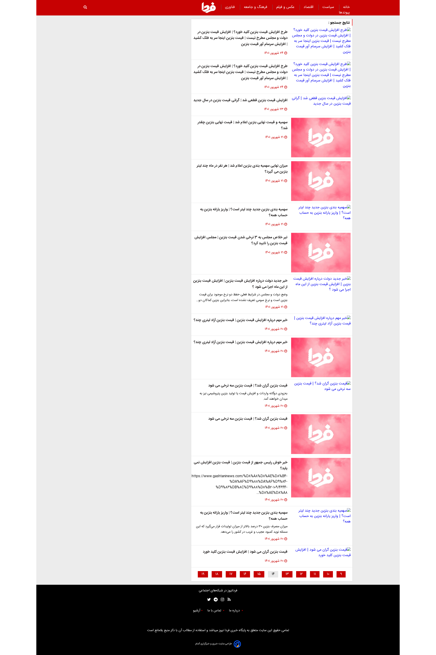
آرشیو (196, 610)
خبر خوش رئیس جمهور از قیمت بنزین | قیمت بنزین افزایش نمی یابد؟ (240, 465)
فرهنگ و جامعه (256, 7)
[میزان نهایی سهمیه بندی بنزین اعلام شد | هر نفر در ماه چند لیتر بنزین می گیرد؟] (321, 181)
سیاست (328, 7)
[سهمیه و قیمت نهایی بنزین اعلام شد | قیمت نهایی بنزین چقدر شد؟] (321, 138)
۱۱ (315, 574)
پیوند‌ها (344, 13)
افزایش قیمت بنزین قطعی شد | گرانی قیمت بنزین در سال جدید (240, 100)
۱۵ (259, 574)
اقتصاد (309, 7)
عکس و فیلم (286, 7)
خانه (346, 7)
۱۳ (287, 574)
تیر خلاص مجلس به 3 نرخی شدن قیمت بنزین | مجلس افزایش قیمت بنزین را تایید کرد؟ (240, 240)
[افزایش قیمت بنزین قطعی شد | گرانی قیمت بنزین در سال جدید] (321, 101)
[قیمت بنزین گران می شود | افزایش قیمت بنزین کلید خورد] (321, 552)
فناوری (230, 7)
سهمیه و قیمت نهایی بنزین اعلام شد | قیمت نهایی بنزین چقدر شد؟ (242, 125)
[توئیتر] (208, 600)
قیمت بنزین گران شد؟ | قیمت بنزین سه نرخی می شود (247, 386)
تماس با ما (214, 610)
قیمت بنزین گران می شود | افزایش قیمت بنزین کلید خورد (245, 552)
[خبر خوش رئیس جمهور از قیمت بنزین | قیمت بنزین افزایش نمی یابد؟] (321, 478)
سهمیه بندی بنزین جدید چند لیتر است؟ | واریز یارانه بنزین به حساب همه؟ (243, 212)
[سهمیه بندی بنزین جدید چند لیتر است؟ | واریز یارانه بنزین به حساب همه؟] (321, 213)
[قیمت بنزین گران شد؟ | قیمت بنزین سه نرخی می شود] (321, 386)
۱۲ (301, 574)
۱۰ (328, 574)
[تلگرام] (214, 600)
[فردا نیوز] (208, 7)
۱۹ (202, 574)
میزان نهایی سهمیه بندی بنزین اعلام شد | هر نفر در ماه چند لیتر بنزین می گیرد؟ (242, 169)
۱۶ (244, 574)
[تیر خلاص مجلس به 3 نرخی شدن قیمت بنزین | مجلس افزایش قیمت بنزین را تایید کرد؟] (321, 253)
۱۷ (231, 574)
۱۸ (216, 574)
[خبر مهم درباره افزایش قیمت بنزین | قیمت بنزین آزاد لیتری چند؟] (321, 321)
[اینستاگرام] (221, 600)
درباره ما (235, 610)
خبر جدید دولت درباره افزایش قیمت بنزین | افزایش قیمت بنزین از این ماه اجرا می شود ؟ (240, 284)
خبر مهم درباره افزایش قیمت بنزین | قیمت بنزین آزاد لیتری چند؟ (240, 320)
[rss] (228, 600)
